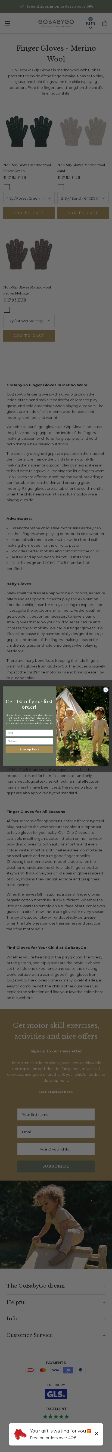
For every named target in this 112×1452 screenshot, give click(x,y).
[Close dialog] (105, 689)
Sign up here (29, 749)
